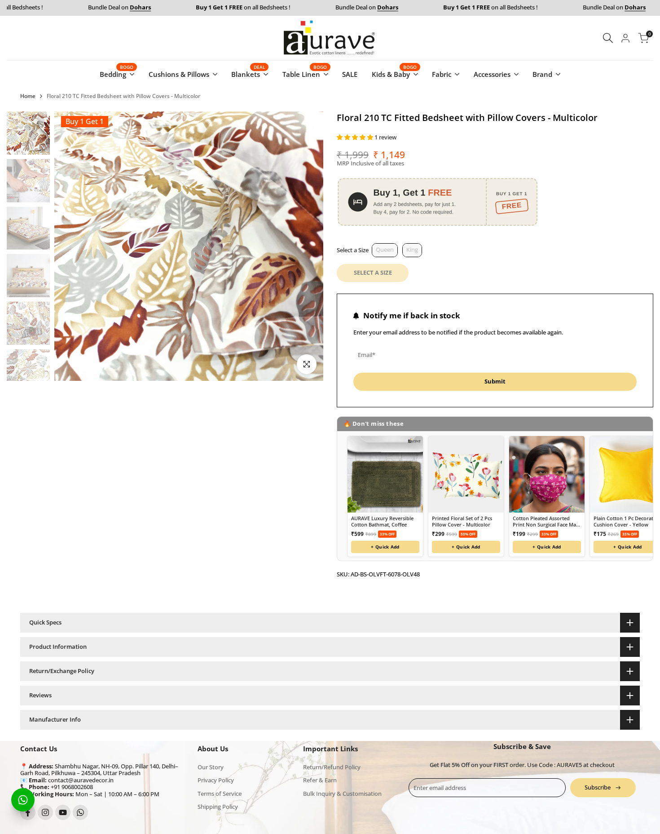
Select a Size (353, 250)
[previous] (72, 246)
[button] (355, 137)
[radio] (385, 250)
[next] (305, 246)
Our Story (211, 767)
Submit (495, 381)
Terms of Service (220, 793)
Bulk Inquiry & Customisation (342, 793)
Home (27, 96)
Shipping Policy (218, 807)
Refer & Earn (320, 780)
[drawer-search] (608, 38)
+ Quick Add (385, 547)
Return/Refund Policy (332, 767)
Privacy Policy (216, 780)
